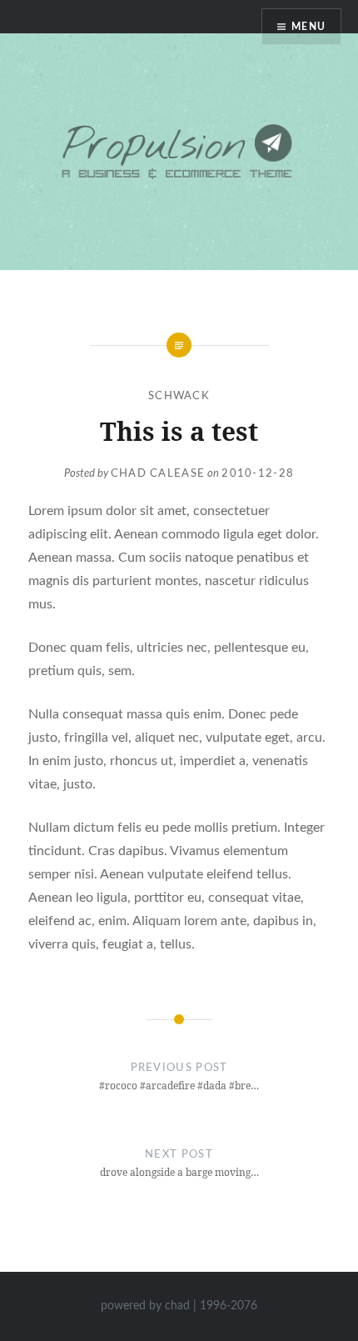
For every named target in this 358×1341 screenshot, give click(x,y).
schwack (179, 396)
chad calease (158, 473)
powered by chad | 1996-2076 (179, 1306)
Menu (308, 27)
